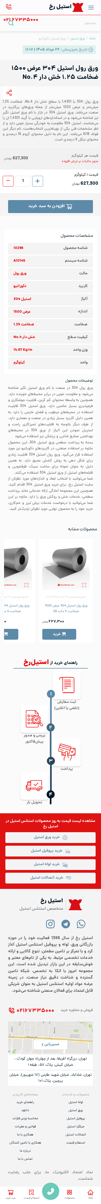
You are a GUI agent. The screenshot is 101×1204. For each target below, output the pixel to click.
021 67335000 (50, 1191)
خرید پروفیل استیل (46, 851)
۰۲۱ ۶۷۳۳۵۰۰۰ (35, 1011)
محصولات (69, 1198)
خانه (90, 1198)
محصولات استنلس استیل (30, 821)
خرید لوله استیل (47, 864)
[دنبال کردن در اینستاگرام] (50, 924)
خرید (57, 634)
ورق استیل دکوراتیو (52, 38)
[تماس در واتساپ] (81, 924)
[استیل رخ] (78, 7)
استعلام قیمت (31, 1198)
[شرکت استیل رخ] (74, 904)
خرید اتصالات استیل (46, 878)
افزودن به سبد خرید (46, 206)
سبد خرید (10, 1198)
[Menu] (91, 7)
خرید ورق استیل (47, 837)
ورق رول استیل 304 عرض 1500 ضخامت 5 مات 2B (66, 608)
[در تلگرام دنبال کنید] (65, 924)
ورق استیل (77, 38)
